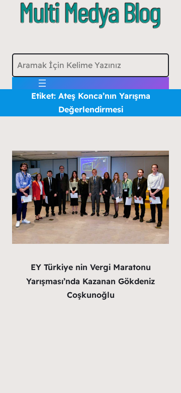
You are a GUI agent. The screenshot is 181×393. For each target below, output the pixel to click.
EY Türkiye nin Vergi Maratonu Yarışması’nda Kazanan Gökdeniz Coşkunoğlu (90, 280)
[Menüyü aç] (42, 83)
